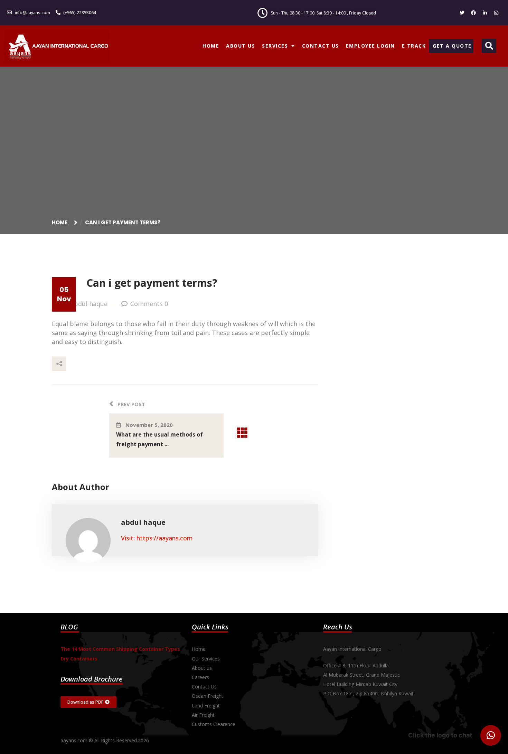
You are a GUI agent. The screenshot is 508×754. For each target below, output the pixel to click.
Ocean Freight (207, 696)
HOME (211, 45)
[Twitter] (462, 13)
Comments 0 (149, 304)
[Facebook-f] (473, 13)
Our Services (206, 658)
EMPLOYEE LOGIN (370, 45)
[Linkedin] (485, 13)
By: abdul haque (83, 304)
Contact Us (204, 686)
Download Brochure (91, 679)
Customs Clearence (213, 724)
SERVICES (275, 45)
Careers (200, 677)
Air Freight (203, 715)
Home (60, 222)
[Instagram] (496, 13)
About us (202, 668)
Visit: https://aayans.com (157, 538)
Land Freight (206, 705)
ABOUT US (240, 45)
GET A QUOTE (452, 45)
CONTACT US (320, 45)
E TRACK (414, 45)
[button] (489, 46)
